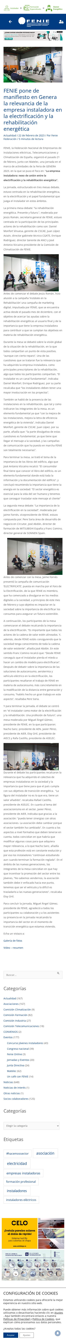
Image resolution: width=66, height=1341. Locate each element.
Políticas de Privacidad (16, 1319)
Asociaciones (11, 1004)
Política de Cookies (43, 1319)
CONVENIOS (11, 1031)
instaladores (17, 1190)
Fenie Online (14, 1054)
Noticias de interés (15, 1087)
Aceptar (11, 1335)
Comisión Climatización (17, 1009)
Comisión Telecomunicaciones (21, 1026)
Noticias (8, 1082)
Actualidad (10, 135)
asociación (45, 1153)
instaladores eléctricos (21, 1200)
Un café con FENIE (17, 1076)
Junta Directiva (15, 1065)
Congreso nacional (18, 1048)
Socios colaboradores (16, 1098)
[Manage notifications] (58, 1333)
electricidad (17, 1163)
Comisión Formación (15, 1015)
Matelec (11, 1071)
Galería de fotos (13, 940)
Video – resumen (13, 947)
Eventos (8, 1037)
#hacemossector (17, 1153)
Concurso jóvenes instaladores (25, 1043)
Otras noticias (12, 1093)
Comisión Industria (15, 1020)
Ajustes (58, 1312)
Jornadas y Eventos (18, 1060)
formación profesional (21, 1182)
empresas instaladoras (23, 1173)
